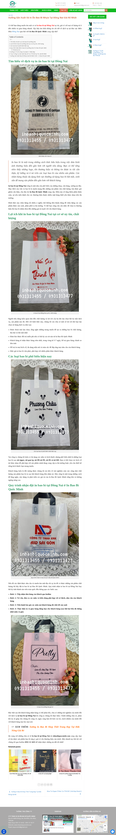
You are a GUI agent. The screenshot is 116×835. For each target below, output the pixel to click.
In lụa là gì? (96, 39)
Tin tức (64, 10)
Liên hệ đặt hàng (75, 10)
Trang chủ (14, 10)
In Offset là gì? (97, 28)
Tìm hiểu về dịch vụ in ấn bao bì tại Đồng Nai (23, 42)
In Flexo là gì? (97, 45)
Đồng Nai (15, 31)
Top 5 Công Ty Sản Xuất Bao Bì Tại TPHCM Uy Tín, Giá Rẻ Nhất (28, 54)
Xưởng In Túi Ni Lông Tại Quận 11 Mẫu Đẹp (22, 52)
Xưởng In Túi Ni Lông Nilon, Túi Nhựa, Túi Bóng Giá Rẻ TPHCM (99, 53)
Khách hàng (46, 10)
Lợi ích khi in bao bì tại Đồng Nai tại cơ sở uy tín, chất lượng (27, 44)
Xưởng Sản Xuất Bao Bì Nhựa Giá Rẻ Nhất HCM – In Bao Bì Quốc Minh (30, 56)
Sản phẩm (34, 10)
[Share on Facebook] (38, 784)
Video (56, 10)
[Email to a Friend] (45, 784)
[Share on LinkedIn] (51, 784)
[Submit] (106, 10)
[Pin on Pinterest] (48, 784)
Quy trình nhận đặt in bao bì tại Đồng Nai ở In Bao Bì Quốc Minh (28, 48)
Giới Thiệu (24, 10)
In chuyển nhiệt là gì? (98, 34)
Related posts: (16, 50)
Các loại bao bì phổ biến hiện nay (19, 46)
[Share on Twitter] (42, 784)
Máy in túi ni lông (98, 23)
